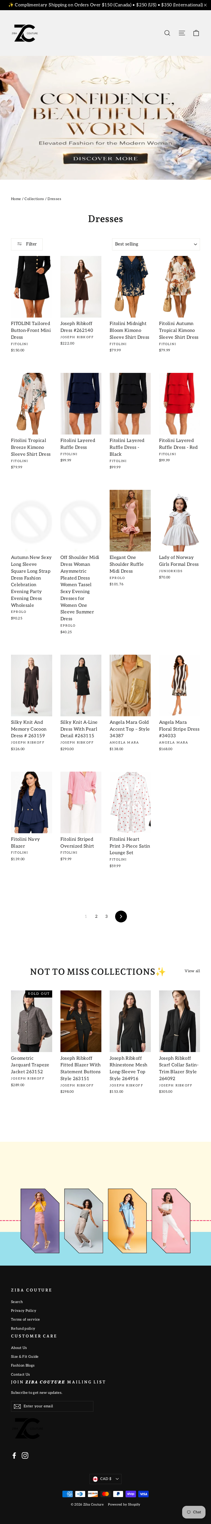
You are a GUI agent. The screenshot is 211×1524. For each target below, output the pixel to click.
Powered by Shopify (124, 1505)
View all (192, 971)
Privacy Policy (23, 1311)
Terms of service (25, 1319)
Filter (31, 244)
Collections (34, 199)
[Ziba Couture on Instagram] (25, 1455)
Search (17, 1302)
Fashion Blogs (23, 1365)
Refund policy (23, 1328)
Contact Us (20, 1374)
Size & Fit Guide (25, 1356)
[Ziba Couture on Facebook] (14, 1455)
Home (16, 199)
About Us (19, 1348)
